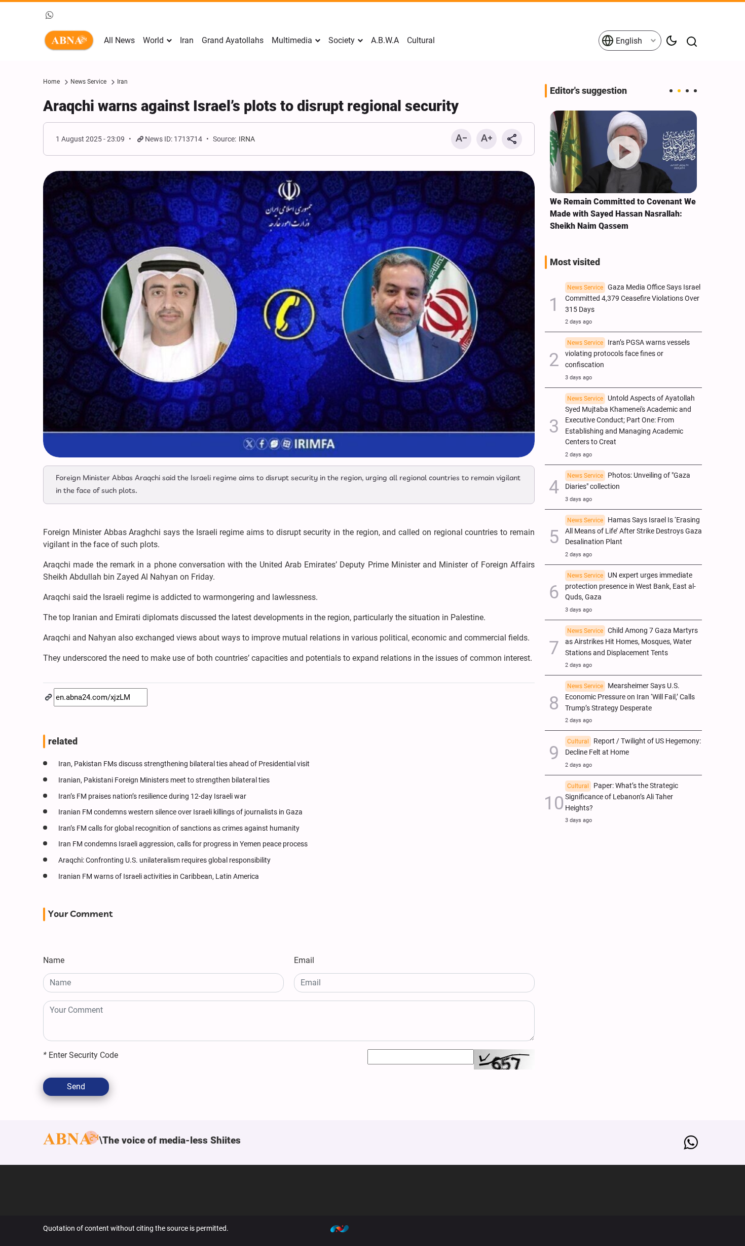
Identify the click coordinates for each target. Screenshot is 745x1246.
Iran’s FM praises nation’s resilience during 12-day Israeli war (152, 796)
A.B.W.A (385, 40)
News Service (88, 81)
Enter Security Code (80, 1055)
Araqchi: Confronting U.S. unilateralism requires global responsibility (164, 860)
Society (341, 40)
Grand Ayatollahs (233, 40)
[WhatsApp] (690, 1142)
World (153, 40)
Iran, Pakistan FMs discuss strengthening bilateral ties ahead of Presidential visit (184, 764)
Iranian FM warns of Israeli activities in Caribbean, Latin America (158, 876)
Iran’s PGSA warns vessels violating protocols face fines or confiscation (627, 353)
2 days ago (578, 321)
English (628, 41)
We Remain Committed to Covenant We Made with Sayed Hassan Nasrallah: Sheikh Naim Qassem (623, 214)
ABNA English (71, 40)
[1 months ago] (623, 152)
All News (119, 40)
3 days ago (578, 377)
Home (51, 81)
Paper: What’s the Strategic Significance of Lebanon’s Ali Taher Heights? (621, 796)
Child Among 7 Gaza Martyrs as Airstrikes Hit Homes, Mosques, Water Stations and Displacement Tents (631, 641)
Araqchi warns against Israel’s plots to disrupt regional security (251, 106)
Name (53, 960)
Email (304, 960)
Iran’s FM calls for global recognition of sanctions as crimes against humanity (179, 828)
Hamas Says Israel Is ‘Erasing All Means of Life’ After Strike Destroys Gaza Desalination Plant (633, 531)
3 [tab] (687, 90)
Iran (187, 40)
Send (76, 1086)
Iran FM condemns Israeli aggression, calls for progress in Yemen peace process (183, 844)
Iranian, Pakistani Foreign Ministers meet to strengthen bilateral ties (164, 780)
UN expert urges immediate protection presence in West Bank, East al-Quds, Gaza (630, 586)
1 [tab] (671, 90)
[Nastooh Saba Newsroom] (344, 1228)
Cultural (421, 40)
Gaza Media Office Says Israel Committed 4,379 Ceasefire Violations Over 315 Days (632, 298)
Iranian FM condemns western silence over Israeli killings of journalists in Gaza (180, 812)
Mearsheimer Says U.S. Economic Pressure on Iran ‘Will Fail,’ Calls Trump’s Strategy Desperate (630, 697)
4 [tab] (695, 90)
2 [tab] (679, 90)
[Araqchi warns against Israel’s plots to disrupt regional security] (289, 314)
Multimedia (292, 40)
